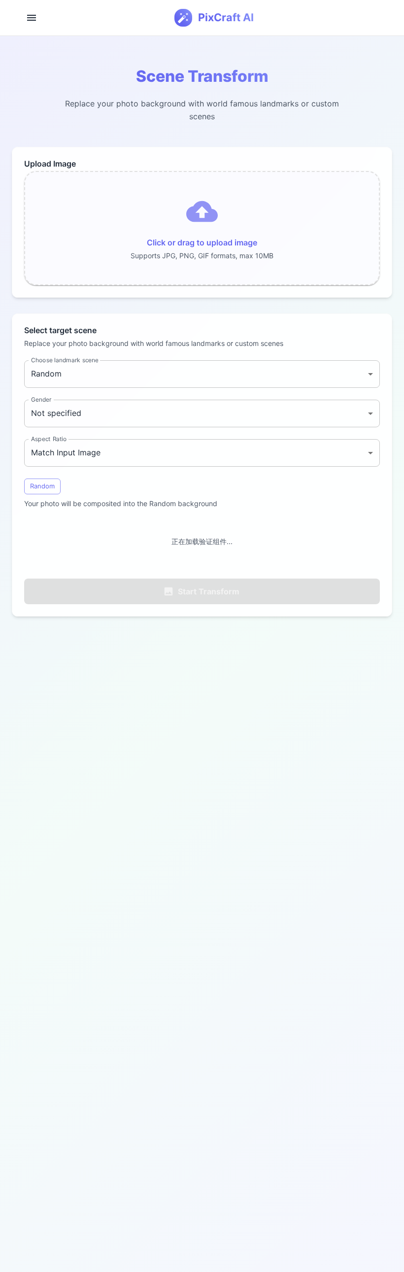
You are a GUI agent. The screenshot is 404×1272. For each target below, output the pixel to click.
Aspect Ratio (49, 439)
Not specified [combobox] (56, 413)
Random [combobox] (46, 373)
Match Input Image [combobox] (66, 452)
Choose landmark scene (65, 360)
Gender (41, 399)
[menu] (31, 18)
